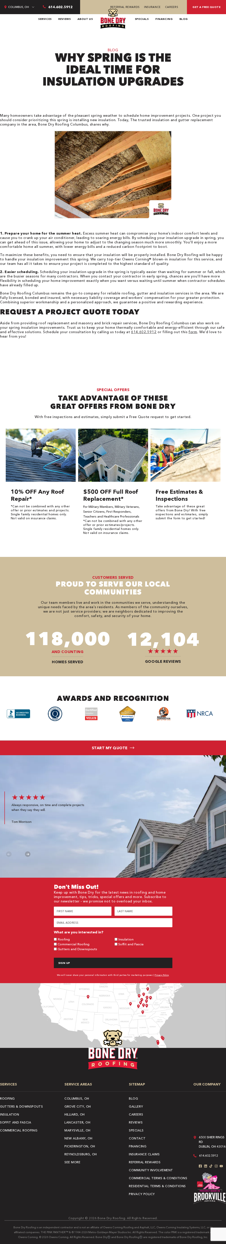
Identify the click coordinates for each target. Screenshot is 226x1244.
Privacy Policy (161, 975)
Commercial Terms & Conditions (158, 1178)
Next (27, 854)
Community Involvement (151, 1170)
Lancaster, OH (77, 1122)
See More (72, 1162)
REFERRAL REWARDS (125, 7)
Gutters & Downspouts (21, 1106)
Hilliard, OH (74, 1114)
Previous (9, 854)
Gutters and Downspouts (77, 949)
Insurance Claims (144, 1154)
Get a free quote (206, 7)
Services (45, 19)
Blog (183, 19)
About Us (85, 19)
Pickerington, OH (79, 1146)
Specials (142, 19)
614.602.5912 (144, 332)
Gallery (136, 1106)
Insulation (126, 939)
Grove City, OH (77, 1106)
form (192, 332)
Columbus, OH (76, 1099)
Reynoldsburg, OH (80, 1154)
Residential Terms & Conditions (157, 1186)
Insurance (152, 7)
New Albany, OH (78, 1138)
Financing (164, 19)
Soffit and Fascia (130, 944)
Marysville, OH (77, 1130)
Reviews (64, 19)
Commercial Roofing (73, 944)
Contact (137, 1138)
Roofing (64, 939)
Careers (171, 7)
